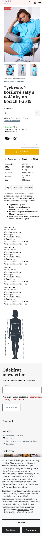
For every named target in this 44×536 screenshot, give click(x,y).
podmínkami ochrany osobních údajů (22, 398)
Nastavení (21, 522)
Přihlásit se (11, 408)
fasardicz (10, 444)
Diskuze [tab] (28, 187)
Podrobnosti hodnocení (14, 81)
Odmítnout (11, 530)
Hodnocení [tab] (18, 187)
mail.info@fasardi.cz (14, 435)
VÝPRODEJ (26, 164)
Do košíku (23, 152)
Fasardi (15, 131)
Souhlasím (31, 530)
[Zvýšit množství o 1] (36, 145)
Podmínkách (23, 509)
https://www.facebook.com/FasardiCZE (21, 441)
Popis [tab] (8, 187)
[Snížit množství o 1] (24, 145)
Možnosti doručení (12, 121)
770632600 (10, 438)
